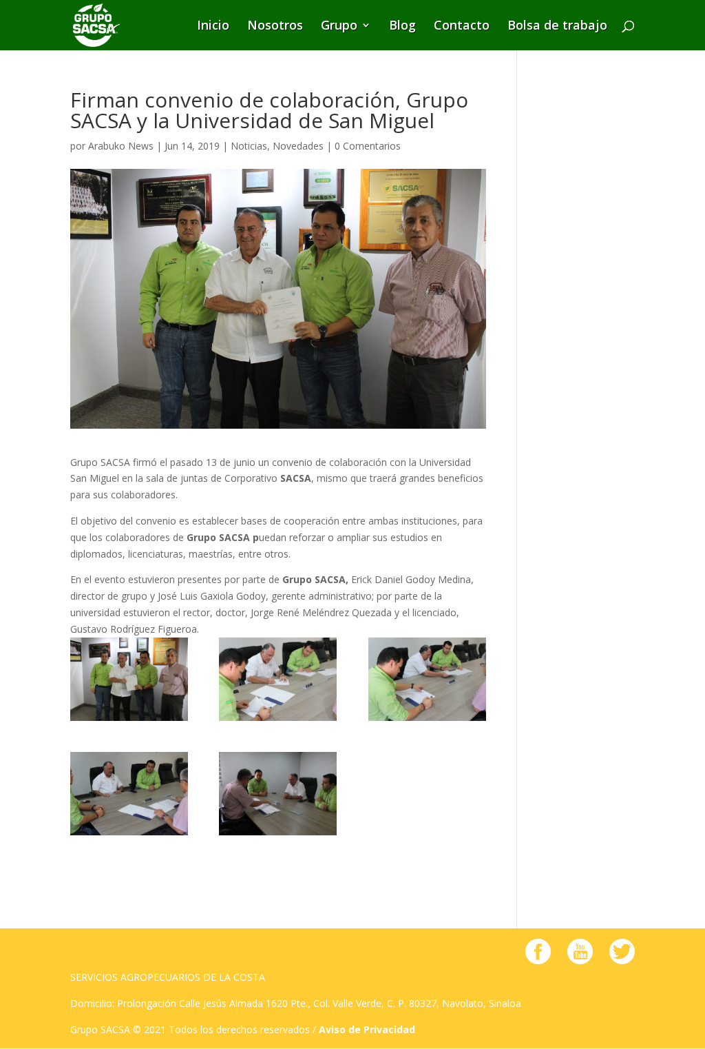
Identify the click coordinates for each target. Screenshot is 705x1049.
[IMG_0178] (278, 679)
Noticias (249, 145)
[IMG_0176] (129, 793)
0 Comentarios (368, 145)
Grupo (339, 27)
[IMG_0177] (427, 679)
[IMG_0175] (278, 793)
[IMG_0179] (129, 679)
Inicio (213, 27)
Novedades (298, 145)
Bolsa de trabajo (557, 27)
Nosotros (275, 27)
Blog (402, 27)
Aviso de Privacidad (367, 1029)
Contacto (462, 27)
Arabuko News (121, 145)
